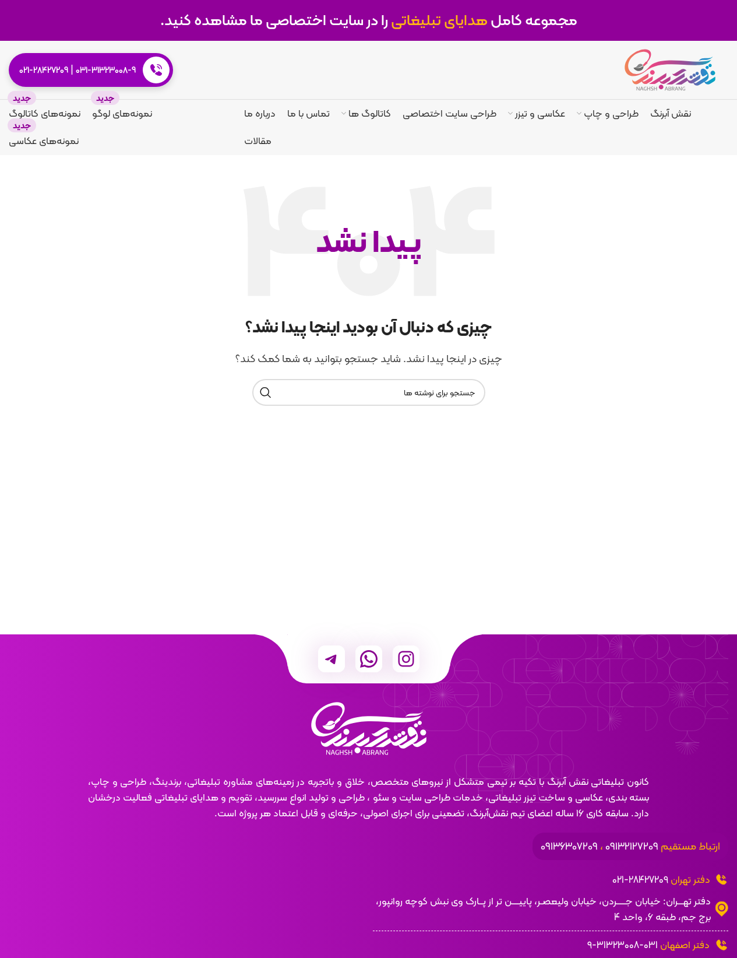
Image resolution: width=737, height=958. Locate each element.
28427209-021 (640, 879)
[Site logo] (670, 69)
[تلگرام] (331, 658)
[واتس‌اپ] (368, 658)
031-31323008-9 (106, 70)
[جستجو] (265, 392)
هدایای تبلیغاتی (439, 20)
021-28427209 (43, 70)
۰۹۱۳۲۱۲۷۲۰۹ (631, 846)
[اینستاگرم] (406, 658)
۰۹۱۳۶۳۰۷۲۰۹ (569, 846)
